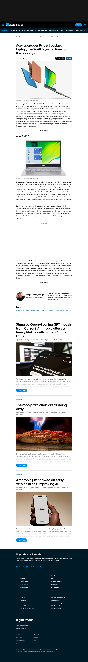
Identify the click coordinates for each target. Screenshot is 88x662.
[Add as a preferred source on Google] (60, 58)
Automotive (23, 590)
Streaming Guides (56, 581)
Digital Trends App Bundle (57, 608)
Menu (3, 24)
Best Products (54, 584)
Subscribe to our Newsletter (58, 597)
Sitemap (34, 640)
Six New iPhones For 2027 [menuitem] (29, 30)
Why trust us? (54, 36)
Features (44, 310)
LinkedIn (37, 566)
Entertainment (24, 587)
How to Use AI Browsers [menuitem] (67, 30)
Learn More (44, 282)
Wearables (54, 576)
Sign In (78, 25)
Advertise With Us (25, 603)
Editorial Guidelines (25, 606)
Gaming (22, 579)
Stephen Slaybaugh (22, 58)
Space (52, 579)
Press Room (35, 637)
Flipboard (41, 566)
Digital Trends (11, 27)
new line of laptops (47, 106)
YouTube (27, 566)
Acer (27, 310)
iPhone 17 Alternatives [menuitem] (82, 30)
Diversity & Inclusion (21, 640)
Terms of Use (19, 643)
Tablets (52, 573)
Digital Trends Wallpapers (57, 603)
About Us (22, 597)
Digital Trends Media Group (25, 651)
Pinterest (34, 566)
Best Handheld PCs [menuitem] (54, 30)
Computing (23, 576)
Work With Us (19, 637)
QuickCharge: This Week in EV (63, 310)
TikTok (31, 566)
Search (85, 24)
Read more (21, 390)
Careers (18, 634)
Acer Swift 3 (20, 106)
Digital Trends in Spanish (57, 606)
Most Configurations (30, 126)
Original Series (55, 590)
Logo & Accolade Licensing (27, 608)
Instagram (20, 566)
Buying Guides (20, 310)
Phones (22, 573)
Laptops (51, 310)
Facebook (17, 566)
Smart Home (24, 584)
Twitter (24, 566)
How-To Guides (55, 587)
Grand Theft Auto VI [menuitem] (14, 30)
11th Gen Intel (42, 192)
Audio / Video (24, 581)
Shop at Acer (44, 130)
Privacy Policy (36, 634)
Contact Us (23, 600)
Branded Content (55, 600)
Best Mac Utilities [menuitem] (42, 30)
